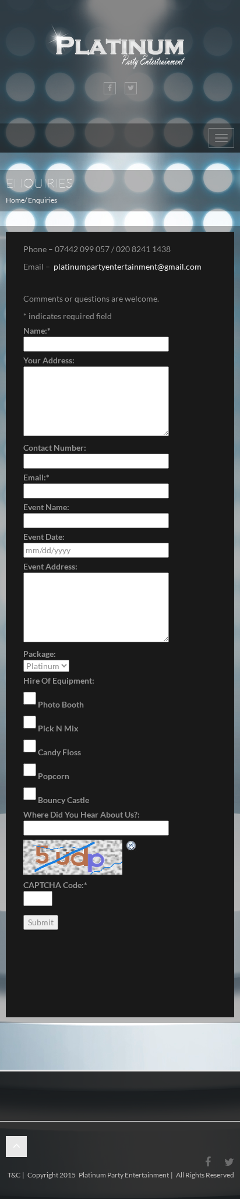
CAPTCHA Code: (55, 885)
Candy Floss (59, 752)
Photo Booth (61, 704)
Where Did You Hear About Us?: (81, 814)
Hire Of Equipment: (58, 680)
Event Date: (44, 537)
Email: (36, 477)
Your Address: (49, 360)
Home (15, 200)
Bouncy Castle (63, 800)
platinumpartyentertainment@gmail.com (128, 266)
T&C (14, 1174)
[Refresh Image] (131, 845)
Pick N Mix (58, 728)
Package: (39, 654)
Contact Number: (54, 447)
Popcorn (53, 776)
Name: (37, 330)
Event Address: (50, 566)
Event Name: (46, 507)
